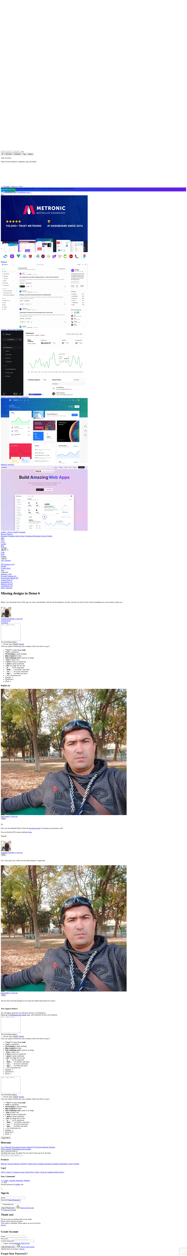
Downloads (16, 1147)
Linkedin (12, 1180)
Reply (3, 818)
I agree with (7, 1243)
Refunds (52, 1147)
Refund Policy (59, 1172)
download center (34, 828)
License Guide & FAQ (28, 1147)
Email (3, 1198)
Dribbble (26, 1180)
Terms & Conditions (47, 1172)
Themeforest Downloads (18, 1015)
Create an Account (9, 1210)
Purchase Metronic (42, 1147)
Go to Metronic (6, 1147)
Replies (30, 154)
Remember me (8, 1204)
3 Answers (4, 623)
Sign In (4, 558)
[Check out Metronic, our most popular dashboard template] (2, 550)
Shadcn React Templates (23, 536)
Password (4, 1200)
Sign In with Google (26, 1208)
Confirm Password (7, 1241)
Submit (21, 644)
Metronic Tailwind (7, 1164)
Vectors (44, 536)
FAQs (3, 1172)
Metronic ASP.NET (20, 1164)
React (9, 621)
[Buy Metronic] (6, 1149)
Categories (17, 154)
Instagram (19, 1180)
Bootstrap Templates (8, 536)
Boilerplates (36, 536)
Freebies (49, 536)
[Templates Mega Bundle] (21, 1149)
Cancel (15, 644)
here (30, 832)
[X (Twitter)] (8, 550)
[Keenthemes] (16, 192)
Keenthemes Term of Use (20, 1243)
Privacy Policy (35, 1172)
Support (16, 1172)
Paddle (17, 1184)
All (2, 154)
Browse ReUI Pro (8, 190)
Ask (6, 560)
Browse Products (7, 534)
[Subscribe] (22, 1155)
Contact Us (9, 1172)
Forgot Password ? (14, 1200)
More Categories (6, 588)
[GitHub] (5, 550)
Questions (9, 154)
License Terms (24, 1172)
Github (6, 1180)
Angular (4, 621)
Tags (24, 154)
